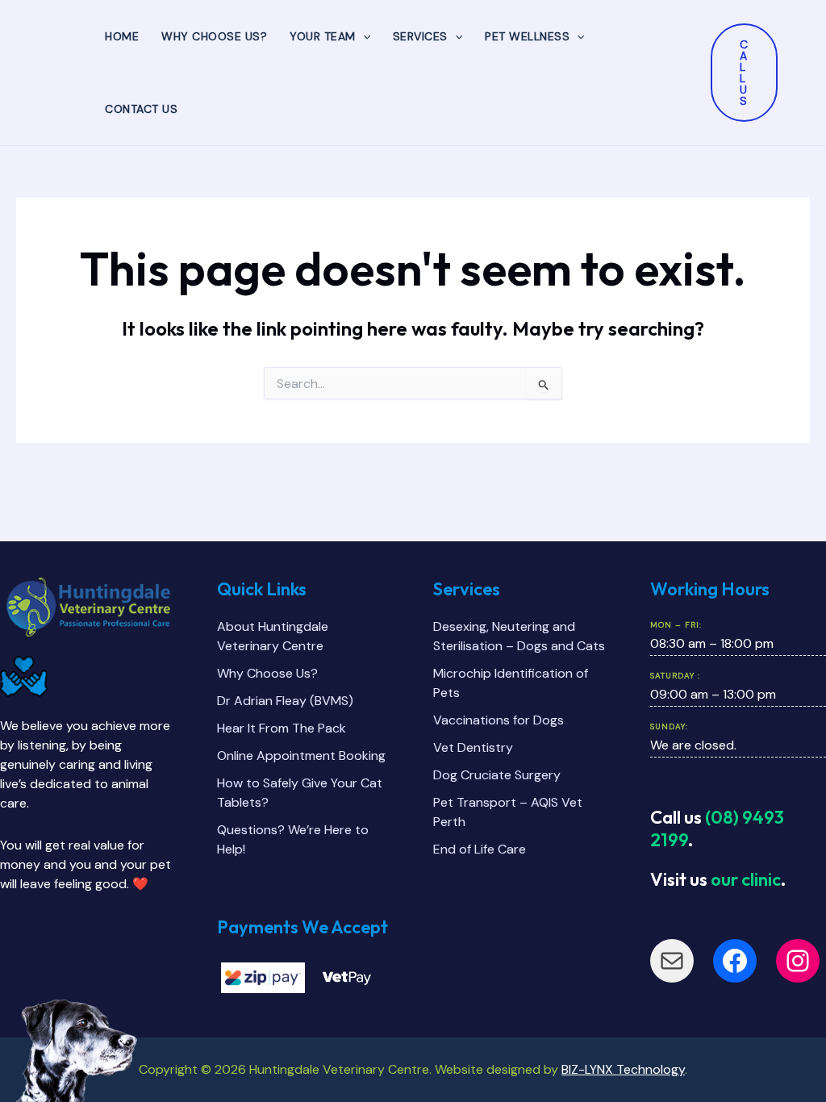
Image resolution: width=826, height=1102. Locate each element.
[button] (744, 72)
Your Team (323, 36)
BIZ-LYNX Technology (623, 1069)
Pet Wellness (527, 36)
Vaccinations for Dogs (498, 720)
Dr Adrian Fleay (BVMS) (285, 700)
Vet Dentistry (473, 747)
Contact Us (141, 109)
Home (122, 36)
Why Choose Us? (214, 36)
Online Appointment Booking (301, 755)
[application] (363, 36)
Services (420, 36)
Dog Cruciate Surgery (497, 774)
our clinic (746, 879)
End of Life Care (479, 849)
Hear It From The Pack (281, 728)
